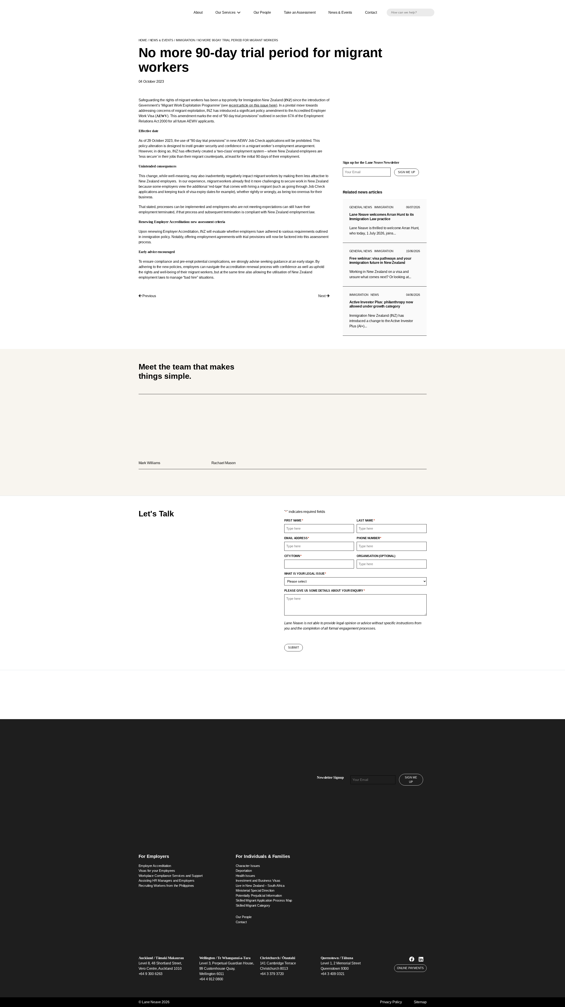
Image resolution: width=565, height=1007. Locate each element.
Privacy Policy (391, 1002)
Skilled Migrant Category (253, 905)
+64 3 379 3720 (272, 974)
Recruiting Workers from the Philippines (166, 885)
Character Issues (248, 866)
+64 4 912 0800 (211, 979)
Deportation (244, 870)
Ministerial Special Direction (255, 890)
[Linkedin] (421, 959)
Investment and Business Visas (258, 880)
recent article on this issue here (252, 105)
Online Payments (410, 968)
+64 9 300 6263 (151, 974)
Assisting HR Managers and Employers (166, 880)
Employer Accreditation (155, 866)
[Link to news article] (385, 220)
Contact (371, 12)
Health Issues (245, 876)
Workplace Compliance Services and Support (171, 876)
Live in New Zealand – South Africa (260, 885)
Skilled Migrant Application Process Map (264, 900)
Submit (293, 647)
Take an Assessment (299, 12)
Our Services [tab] (226, 12)
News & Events (340, 12)
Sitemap (420, 1002)
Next (322, 296)
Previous (148, 296)
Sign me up (406, 172)
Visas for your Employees (157, 870)
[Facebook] (411, 959)
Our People (262, 12)
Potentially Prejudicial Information (259, 895)
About (198, 12)
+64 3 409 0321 (333, 974)
